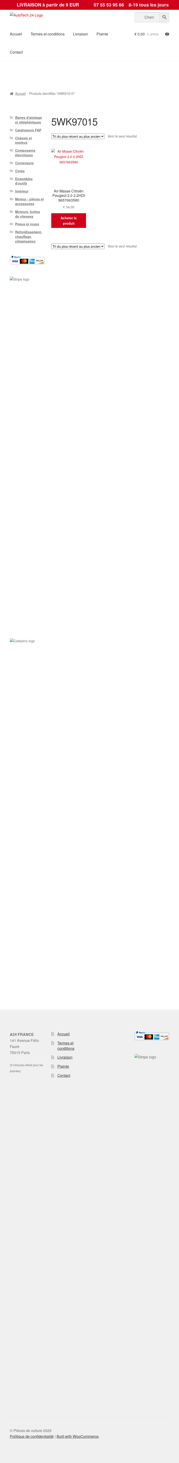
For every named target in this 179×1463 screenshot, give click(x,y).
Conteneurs (24, 163)
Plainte (102, 34)
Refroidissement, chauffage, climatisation (28, 237)
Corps (20, 170)
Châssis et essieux (23, 140)
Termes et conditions (48, 34)
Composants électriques (25, 152)
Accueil (16, 34)
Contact (16, 52)
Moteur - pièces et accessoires (29, 201)
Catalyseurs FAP (28, 130)
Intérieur (21, 191)
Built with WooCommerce (78, 1436)
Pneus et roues (27, 224)
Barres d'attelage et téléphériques (28, 119)
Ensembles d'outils (24, 181)
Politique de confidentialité (32, 1436)
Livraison (80, 34)
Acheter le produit (69, 221)
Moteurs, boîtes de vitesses (27, 214)
